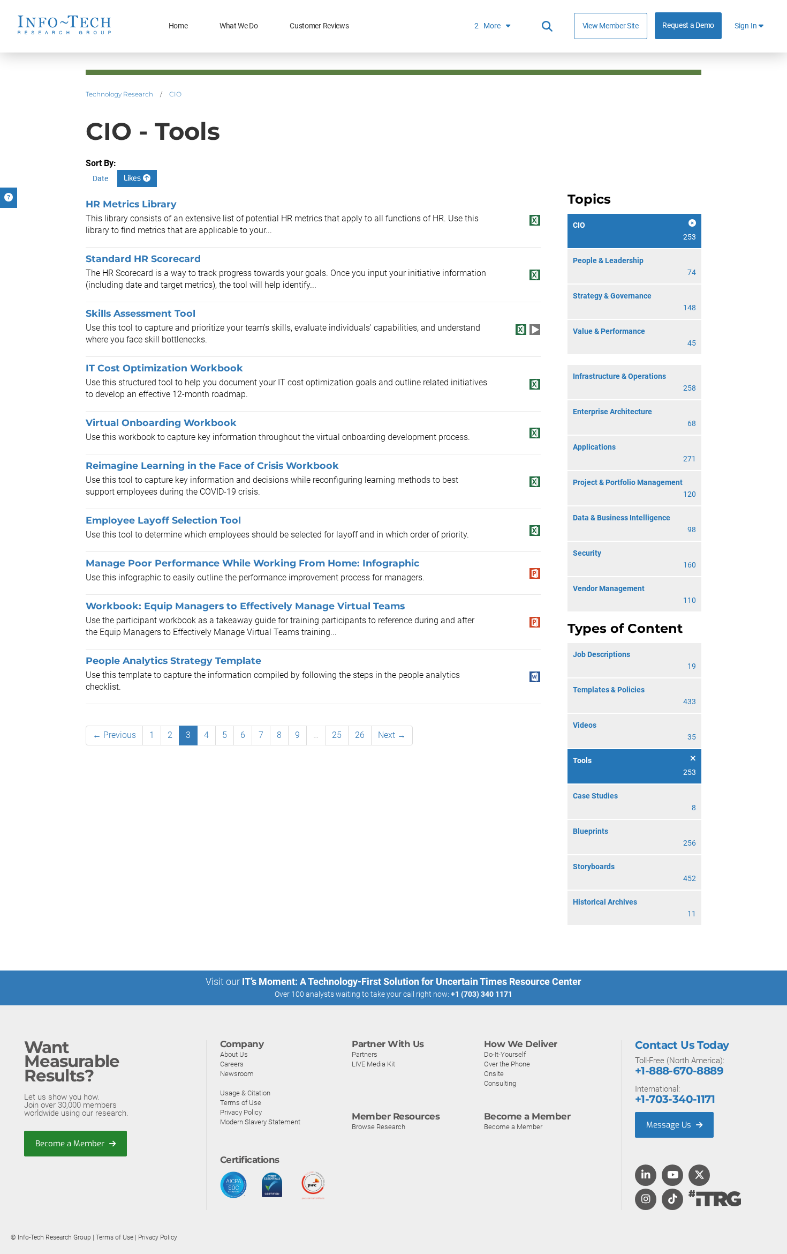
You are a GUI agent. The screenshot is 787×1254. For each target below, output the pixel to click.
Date (100, 178)
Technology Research (119, 94)
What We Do (239, 26)
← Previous (114, 735)
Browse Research (378, 1127)
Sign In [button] (747, 26)
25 (337, 735)
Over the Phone (507, 1064)
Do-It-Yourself (505, 1054)
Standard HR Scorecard (143, 258)
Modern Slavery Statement (260, 1122)
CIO (175, 94)
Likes (133, 178)
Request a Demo (688, 25)
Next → (392, 735)
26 (360, 735)
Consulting (500, 1083)
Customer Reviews (319, 26)
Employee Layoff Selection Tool (163, 520)
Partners (364, 1054)
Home (178, 26)
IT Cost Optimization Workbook (164, 368)
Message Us (669, 1124)
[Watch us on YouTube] (673, 1176)
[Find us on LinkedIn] (645, 1176)
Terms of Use (240, 1103)
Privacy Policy (241, 1112)
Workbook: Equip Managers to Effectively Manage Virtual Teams (245, 605)
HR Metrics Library (131, 204)
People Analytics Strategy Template (173, 660)
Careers (232, 1064)
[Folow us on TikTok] (672, 1200)
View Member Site (610, 25)
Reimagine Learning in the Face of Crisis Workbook (212, 465)
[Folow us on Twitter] (699, 1176)
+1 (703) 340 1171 (481, 994)
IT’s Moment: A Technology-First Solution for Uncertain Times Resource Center (411, 981)
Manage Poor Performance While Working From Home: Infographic (252, 563)
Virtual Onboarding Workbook (161, 422)
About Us (234, 1054)
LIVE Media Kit (373, 1064)
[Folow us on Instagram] (645, 1200)
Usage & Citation (245, 1093)
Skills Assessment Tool (140, 313)
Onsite (494, 1074)
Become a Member (71, 1143)
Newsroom (237, 1074)
